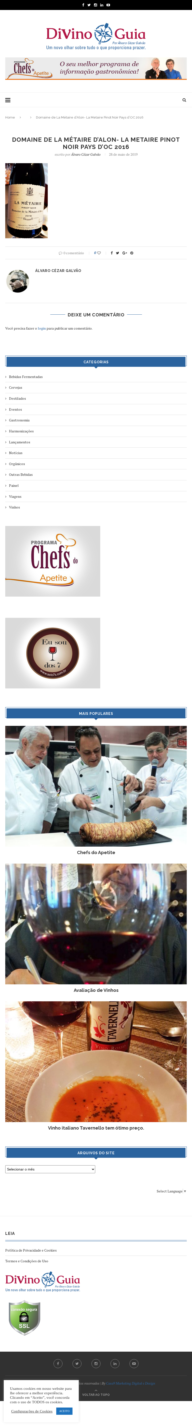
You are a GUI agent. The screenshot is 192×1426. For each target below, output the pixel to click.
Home (10, 117)
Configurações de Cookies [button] (31, 1411)
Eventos (15, 409)
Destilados (17, 398)
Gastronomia (19, 420)
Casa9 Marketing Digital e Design (130, 1383)
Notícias (15, 452)
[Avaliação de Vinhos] (96, 866)
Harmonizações (21, 431)
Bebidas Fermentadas (26, 376)
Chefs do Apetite (96, 852)
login (42, 328)
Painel (14, 485)
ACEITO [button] (64, 1411)
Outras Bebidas (21, 474)
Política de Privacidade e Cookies (31, 1250)
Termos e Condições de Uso (26, 1261)
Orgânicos (17, 463)
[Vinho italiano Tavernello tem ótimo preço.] (96, 1003)
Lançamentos (19, 442)
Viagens (15, 496)
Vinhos (14, 507)
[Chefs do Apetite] (96, 728)
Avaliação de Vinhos (96, 990)
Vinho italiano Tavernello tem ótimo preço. (96, 1128)
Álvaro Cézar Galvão (85, 154)
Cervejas (15, 387)
